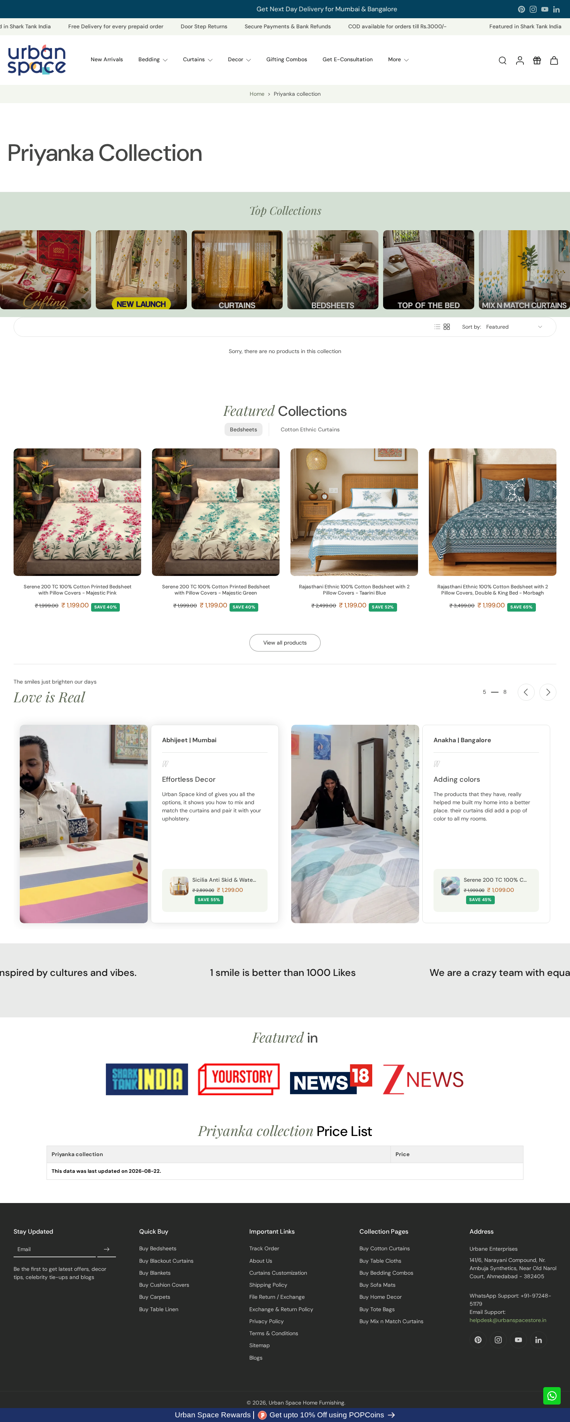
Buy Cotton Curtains (384, 1248)
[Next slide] (547, 692)
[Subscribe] (106, 1249)
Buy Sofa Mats (377, 1284)
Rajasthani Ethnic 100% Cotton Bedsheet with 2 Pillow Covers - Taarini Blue (354, 590)
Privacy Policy (266, 1321)
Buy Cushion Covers (164, 1284)
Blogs (256, 1357)
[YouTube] (545, 9)
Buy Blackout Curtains (166, 1260)
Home (257, 93)
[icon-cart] (553, 60)
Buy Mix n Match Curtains (391, 1321)
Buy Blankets (155, 1272)
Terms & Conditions (273, 1333)
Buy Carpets (154, 1296)
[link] (147, 1079)
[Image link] (45, 269)
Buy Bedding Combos (386, 1272)
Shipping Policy (268, 1284)
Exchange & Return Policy (281, 1309)
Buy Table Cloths (380, 1260)
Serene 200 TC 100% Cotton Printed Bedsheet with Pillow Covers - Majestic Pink (77, 590)
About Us (260, 1260)
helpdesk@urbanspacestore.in (508, 1320)
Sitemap (259, 1345)
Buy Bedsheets (157, 1248)
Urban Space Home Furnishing (306, 1402)
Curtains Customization (278, 1272)
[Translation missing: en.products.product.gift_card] (536, 60)
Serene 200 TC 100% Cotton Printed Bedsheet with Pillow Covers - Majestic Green (216, 590)
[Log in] (519, 60)
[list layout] (437, 326)
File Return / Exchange (277, 1296)
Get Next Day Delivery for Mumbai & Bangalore (258, 9)
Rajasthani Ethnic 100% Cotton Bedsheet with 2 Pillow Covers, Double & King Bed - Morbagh (492, 590)
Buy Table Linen (158, 1309)
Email (24, 1249)
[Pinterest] (521, 9)
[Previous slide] (526, 692)
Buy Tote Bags (377, 1309)
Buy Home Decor (380, 1296)
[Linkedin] (556, 9)
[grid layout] (446, 326)
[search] (502, 60)
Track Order (264, 1248)
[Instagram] (533, 9)
